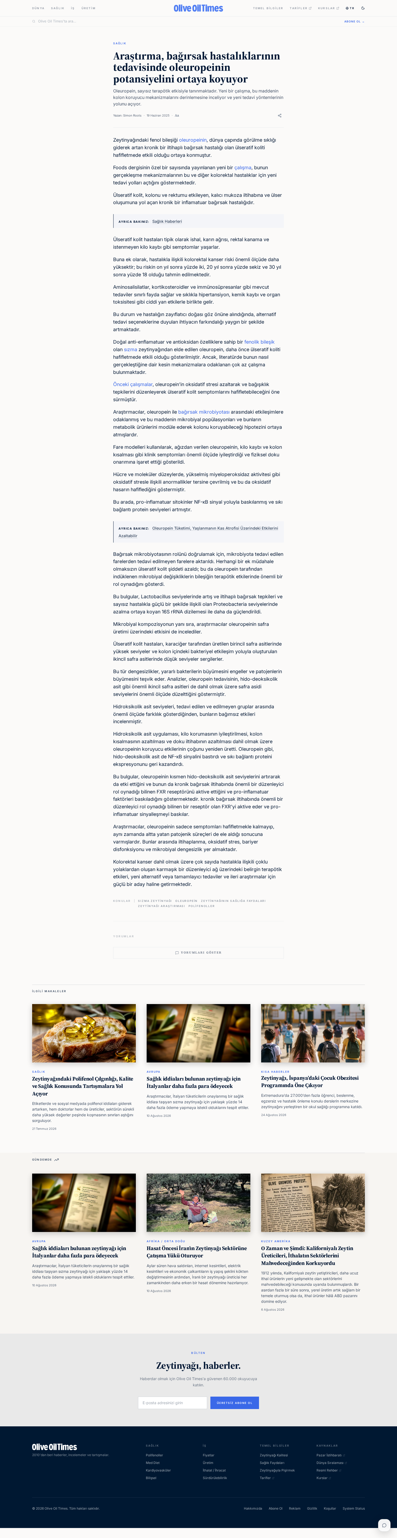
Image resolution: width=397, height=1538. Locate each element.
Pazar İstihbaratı (329, 1455)
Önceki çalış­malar (133, 384)
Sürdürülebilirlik (215, 1478)
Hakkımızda (253, 1508)
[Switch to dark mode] (363, 8)
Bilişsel (151, 1478)
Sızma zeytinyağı (155, 900)
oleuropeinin (193, 140)
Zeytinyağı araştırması (161, 906)
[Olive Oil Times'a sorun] (384, 1525)
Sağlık (58, 8)
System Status (354, 1508)
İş (73, 8)
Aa (177, 115)
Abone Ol (275, 1508)
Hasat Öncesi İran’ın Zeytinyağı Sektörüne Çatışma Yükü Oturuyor (197, 1252)
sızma (131, 349)
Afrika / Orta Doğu (166, 1241)
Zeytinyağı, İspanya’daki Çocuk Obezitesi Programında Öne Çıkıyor (310, 1081)
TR (352, 8)
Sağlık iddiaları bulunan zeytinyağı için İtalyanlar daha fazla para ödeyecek (194, 1082)
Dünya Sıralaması (330, 1463)
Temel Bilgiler (268, 8)
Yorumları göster (201, 953)
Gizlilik (312, 1508)
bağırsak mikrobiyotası (204, 412)
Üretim (89, 8)
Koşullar (330, 1508)
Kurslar (326, 8)
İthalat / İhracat (214, 1470)
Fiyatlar (208, 1455)
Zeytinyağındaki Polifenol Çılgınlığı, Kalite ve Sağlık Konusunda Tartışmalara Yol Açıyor (82, 1086)
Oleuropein (186, 900)
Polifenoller (202, 906)
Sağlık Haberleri (167, 221)
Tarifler (299, 8)
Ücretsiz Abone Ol (235, 1402)
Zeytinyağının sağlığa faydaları (233, 900)
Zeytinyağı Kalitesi (274, 1455)
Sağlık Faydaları (272, 1463)
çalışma (242, 167)
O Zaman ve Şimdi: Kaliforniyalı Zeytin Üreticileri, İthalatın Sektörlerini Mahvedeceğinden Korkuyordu (307, 1255)
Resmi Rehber (327, 1470)
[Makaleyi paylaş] (279, 115)
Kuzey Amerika (276, 1241)
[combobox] (188, 21)
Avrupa (153, 1071)
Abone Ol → (354, 21)
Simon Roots (132, 115)
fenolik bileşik (259, 342)
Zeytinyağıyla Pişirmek (277, 1470)
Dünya (38, 8)
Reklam (295, 1508)
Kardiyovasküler (158, 1470)
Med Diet (153, 1463)
